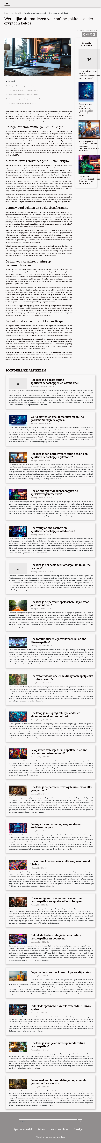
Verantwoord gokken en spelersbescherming (23, 94)
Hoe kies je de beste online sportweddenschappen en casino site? (89, 74)
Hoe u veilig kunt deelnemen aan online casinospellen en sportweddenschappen (56, 899)
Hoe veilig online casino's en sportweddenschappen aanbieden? (53, 529)
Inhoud (11, 81)
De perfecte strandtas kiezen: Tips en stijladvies (61, 972)
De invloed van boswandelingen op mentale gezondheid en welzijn (58, 1081)
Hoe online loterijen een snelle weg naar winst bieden (60, 862)
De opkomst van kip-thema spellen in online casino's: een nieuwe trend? (59, 751)
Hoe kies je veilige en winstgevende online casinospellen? (58, 1044)
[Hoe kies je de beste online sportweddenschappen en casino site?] (89, 59)
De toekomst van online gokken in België (22, 103)
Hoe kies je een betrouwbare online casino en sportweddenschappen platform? (59, 455)
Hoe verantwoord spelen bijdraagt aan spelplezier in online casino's (62, 677)
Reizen (41, 1129)
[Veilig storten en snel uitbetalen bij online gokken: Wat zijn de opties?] (86, 92)
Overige (78, 1129)
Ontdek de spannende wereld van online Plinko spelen (61, 1007)
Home (6, 13)
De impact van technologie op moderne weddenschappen (55, 825)
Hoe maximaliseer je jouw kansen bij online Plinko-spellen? (58, 640)
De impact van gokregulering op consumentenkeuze (26, 99)
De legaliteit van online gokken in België (22, 86)
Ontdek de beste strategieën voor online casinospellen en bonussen (56, 936)
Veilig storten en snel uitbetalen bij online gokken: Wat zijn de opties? (86, 110)
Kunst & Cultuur (60, 1129)
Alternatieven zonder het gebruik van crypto (23, 90)
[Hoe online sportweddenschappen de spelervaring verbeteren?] (89, 164)
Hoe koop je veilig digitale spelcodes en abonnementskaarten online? (55, 714)
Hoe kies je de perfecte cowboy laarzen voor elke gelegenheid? (61, 788)
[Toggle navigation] (7, 4)
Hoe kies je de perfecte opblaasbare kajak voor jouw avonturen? (60, 603)
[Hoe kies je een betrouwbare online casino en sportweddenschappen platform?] (89, 129)
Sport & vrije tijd (16, 13)
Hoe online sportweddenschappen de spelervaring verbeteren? (89, 180)
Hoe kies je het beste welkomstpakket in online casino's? (61, 566)
